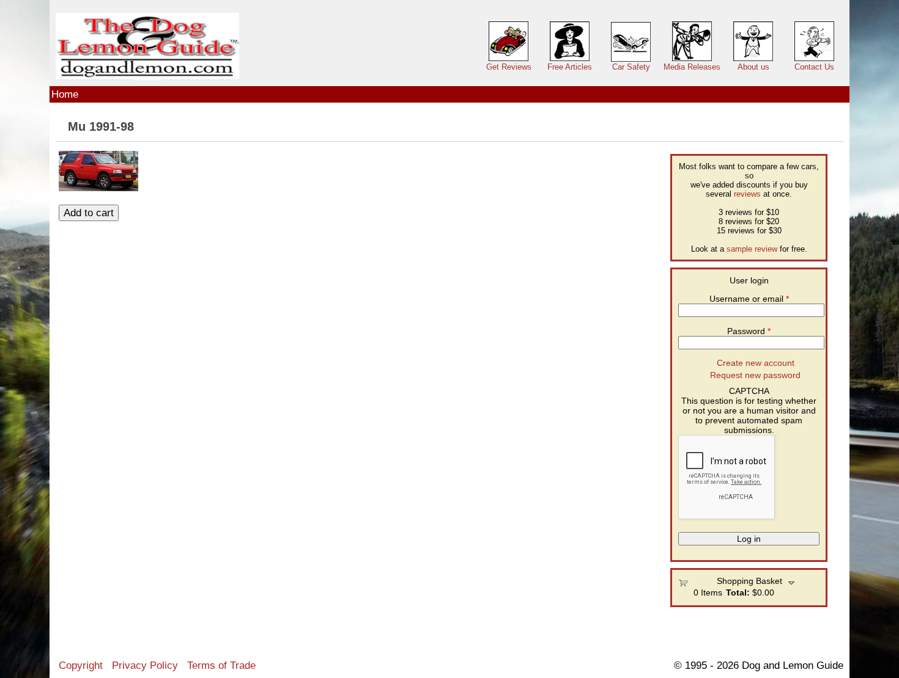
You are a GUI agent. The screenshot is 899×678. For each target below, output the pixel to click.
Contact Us (814, 66)
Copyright (81, 665)
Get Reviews (508, 66)
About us (753, 66)
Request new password (755, 375)
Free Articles (569, 66)
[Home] (147, 47)
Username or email (749, 299)
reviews (747, 194)
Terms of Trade (221, 665)
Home (64, 94)
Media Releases (692, 66)
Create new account (755, 363)
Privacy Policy (145, 665)
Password (749, 331)
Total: (738, 592)
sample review (752, 248)
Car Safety (631, 66)
